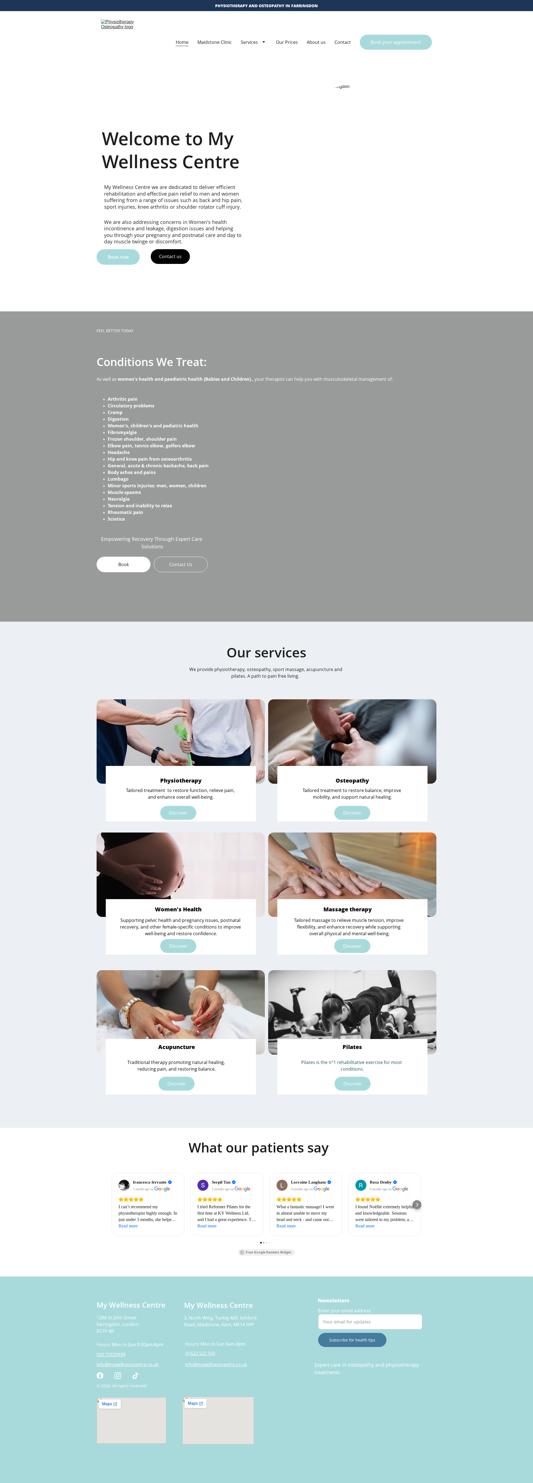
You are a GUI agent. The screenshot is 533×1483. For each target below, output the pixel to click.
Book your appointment (396, 42)
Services (249, 42)
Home (182, 42)
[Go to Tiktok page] (135, 1375)
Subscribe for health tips (352, 1340)
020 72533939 (111, 1354)
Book (123, 564)
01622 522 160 (200, 1353)
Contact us (170, 256)
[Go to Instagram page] (117, 1375)
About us (316, 42)
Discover (176, 1084)
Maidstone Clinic (214, 42)
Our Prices (287, 42)
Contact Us (180, 564)
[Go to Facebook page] (100, 1375)
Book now (118, 257)
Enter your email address (344, 1311)
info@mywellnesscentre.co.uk (128, 1364)
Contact (343, 42)
